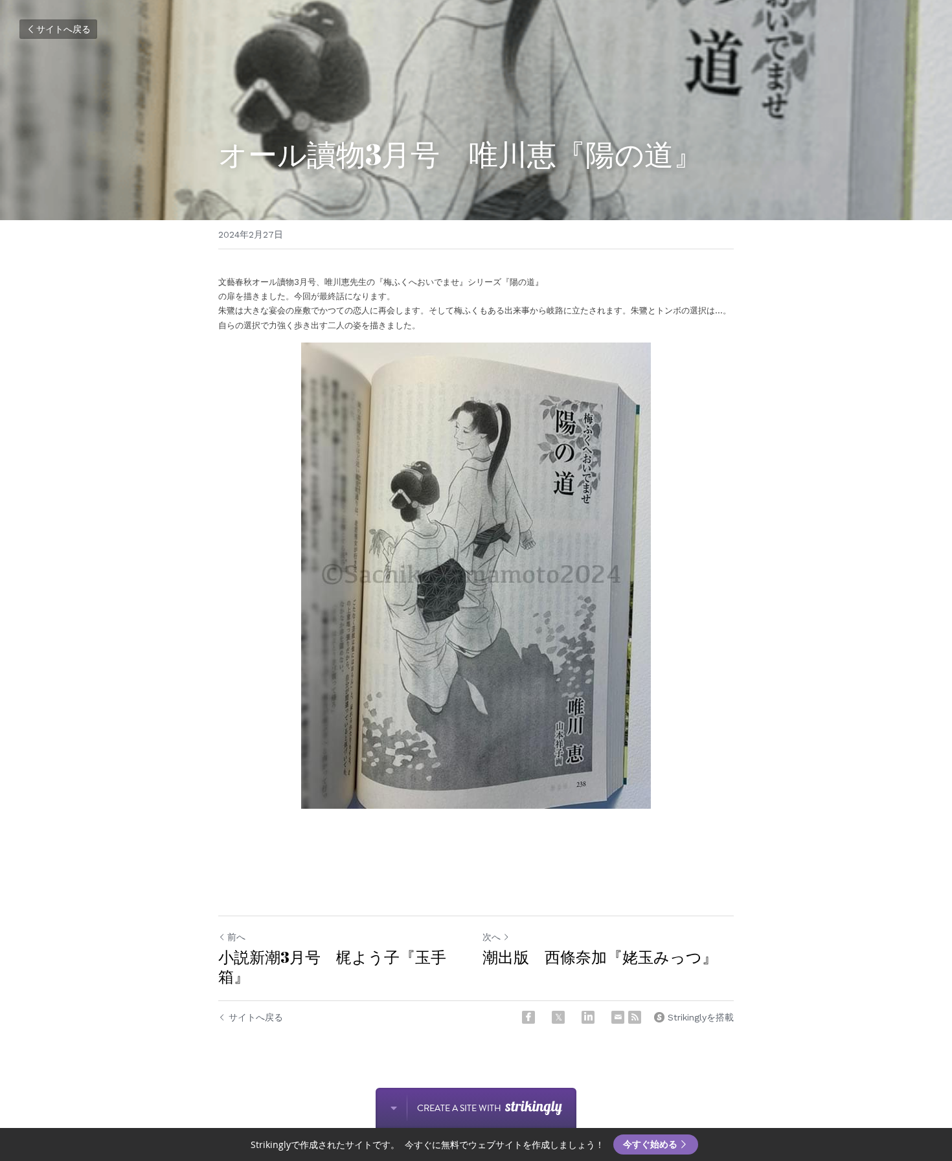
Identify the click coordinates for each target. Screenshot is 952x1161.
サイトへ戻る (63, 29)
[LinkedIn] (588, 1017)
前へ (236, 937)
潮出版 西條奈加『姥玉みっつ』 (600, 957)
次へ (491, 937)
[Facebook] (528, 1017)
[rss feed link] (634, 1017)
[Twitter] (558, 1017)
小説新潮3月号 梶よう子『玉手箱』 (332, 966)
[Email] (617, 1017)
